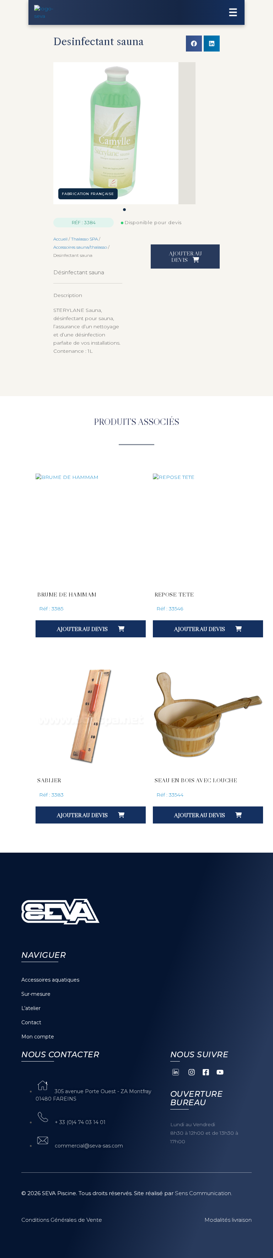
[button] (194, 44)
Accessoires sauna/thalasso (80, 247)
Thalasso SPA (84, 239)
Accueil (60, 239)
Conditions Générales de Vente (61, 1219)
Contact (31, 1022)
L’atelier (31, 1008)
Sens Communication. (203, 1193)
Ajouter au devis (185, 256)
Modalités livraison (228, 1219)
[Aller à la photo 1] (124, 209)
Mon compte (37, 1036)
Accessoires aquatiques (50, 980)
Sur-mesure (35, 994)
